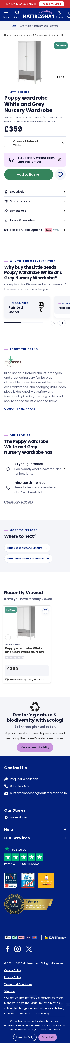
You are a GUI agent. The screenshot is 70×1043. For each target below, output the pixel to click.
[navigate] (62, 323)
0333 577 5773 (20, 786)
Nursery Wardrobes (45, 35)
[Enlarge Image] (31, 63)
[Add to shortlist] (45, 611)
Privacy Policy (12, 977)
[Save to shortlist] (60, 174)
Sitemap (9, 991)
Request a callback (24, 779)
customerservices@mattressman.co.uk (38, 793)
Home (7, 35)
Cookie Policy (12, 970)
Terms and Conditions (18, 984)
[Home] (38, 14)
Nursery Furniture (23, 35)
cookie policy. (52, 1029)
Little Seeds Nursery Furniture (24, 548)
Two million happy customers (38, 26)
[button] (35, 192)
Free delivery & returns (18, 502)
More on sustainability (35, 747)
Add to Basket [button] (29, 174)
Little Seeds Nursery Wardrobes (26, 558)
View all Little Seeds (21, 409)
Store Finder (18, 817)
